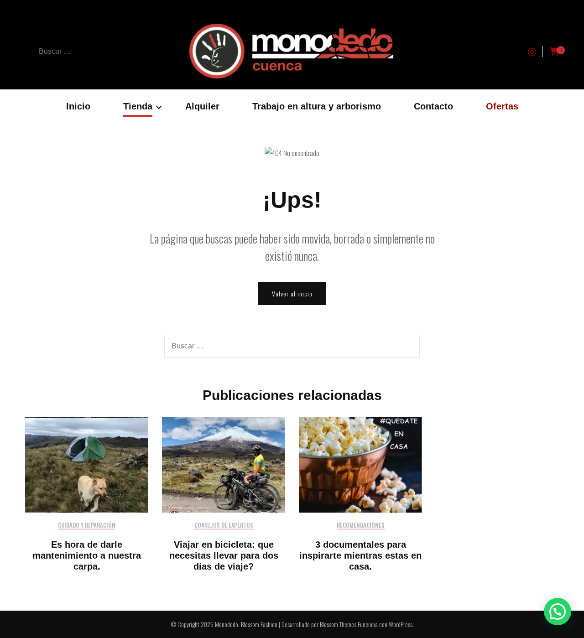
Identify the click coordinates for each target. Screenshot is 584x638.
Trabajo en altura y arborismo (316, 106)
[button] (557, 611)
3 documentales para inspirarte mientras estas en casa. (360, 555)
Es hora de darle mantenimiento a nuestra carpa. (86, 555)
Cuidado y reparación (86, 525)
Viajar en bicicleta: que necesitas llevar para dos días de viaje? (223, 555)
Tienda (137, 106)
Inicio (78, 106)
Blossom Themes (338, 624)
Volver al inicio (292, 293)
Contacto (433, 106)
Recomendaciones (361, 525)
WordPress (400, 624)
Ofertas (502, 106)
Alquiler (202, 106)
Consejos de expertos (223, 525)
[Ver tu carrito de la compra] (554, 51)
